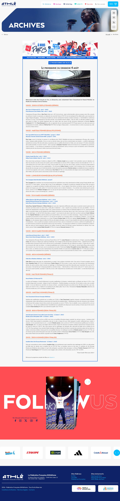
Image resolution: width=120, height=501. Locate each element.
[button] (89, 382)
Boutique (58, 4)
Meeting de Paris (96, 476)
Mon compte (101, 4)
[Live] (114, 27)
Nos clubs (90, 4)
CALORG (74, 477)
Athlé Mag (69, 4)
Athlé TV (79, 4)
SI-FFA (73, 476)
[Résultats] (114, 18)
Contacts (32, 490)
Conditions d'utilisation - (9, 490)
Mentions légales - (23, 490)
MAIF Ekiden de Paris (97, 479)
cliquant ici (51, 357)
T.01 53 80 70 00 (32, 479)
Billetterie (48, 4)
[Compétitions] (114, 13)
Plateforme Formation (78, 479)
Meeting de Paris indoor (98, 477)
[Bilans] (114, 22)
